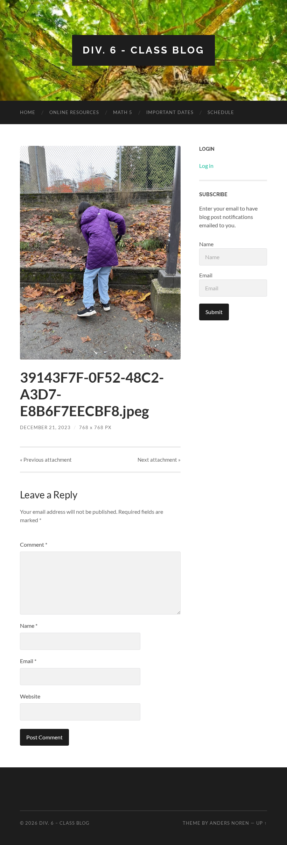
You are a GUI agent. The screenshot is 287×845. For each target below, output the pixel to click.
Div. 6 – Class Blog (64, 823)
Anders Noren (229, 823)
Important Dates (170, 112)
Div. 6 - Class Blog (143, 50)
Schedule (221, 112)
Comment (33, 544)
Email (28, 661)
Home (27, 112)
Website (30, 696)
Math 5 (122, 112)
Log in (206, 165)
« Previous (46, 459)
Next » (159, 459)
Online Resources (74, 112)
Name (28, 625)
